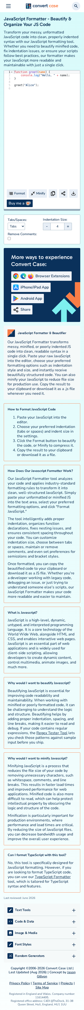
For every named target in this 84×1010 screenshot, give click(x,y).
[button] (11, 72)
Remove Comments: (22, 234)
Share (26, 309)
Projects (67, 983)
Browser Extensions (52, 276)
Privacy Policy (19, 983)
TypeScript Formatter (53, 876)
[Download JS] (73, 193)
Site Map (42, 987)
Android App (31, 298)
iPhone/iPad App (35, 287)
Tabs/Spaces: (17, 220)
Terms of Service (45, 983)
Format (19, 193)
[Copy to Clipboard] (53, 193)
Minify (40, 193)
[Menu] (8, 6)
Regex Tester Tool (51, 733)
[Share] (63, 193)
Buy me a (16, 203)
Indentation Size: (55, 220)
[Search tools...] (76, 6)
